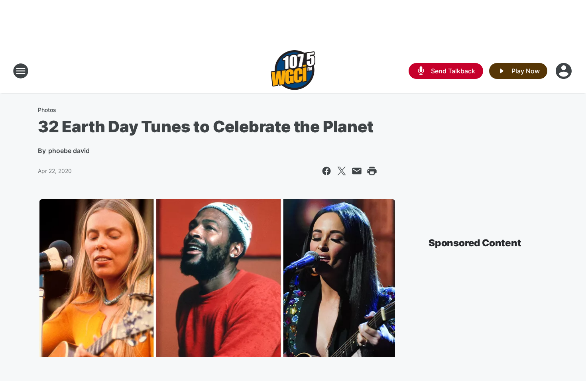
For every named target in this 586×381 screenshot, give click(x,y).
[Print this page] (372, 171)
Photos (47, 109)
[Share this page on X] (341, 171)
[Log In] (564, 71)
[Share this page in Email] (356, 171)
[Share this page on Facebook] (326, 171)
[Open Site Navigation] (21, 71)
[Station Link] (293, 71)
